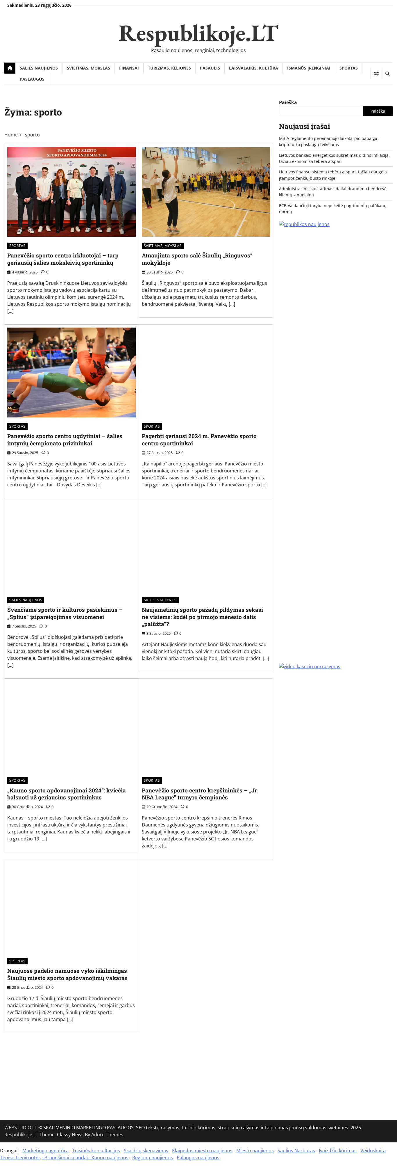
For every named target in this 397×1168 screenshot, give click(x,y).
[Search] (387, 73)
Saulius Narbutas (296, 1150)
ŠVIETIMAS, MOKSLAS (88, 68)
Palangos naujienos (198, 1157)
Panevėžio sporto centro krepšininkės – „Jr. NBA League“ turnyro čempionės (200, 794)
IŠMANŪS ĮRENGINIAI (308, 68)
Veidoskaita (373, 1150)
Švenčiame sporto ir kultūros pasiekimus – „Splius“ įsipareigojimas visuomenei (65, 613)
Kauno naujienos (110, 1157)
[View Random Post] (376, 73)
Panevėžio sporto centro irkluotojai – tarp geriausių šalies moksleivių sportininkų (63, 259)
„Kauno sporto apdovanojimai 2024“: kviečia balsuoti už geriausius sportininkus (66, 794)
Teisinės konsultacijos (96, 1150)
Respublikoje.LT (198, 32)
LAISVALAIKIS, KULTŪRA (253, 68)
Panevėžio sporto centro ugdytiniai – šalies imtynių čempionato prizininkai (64, 439)
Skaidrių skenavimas (146, 1150)
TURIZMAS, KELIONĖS (169, 68)
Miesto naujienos (255, 1150)
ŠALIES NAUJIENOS (39, 68)
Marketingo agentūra (45, 1150)
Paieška (288, 102)
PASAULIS (210, 68)
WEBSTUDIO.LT (20, 1127)
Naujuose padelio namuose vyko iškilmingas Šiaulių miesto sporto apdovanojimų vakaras (67, 974)
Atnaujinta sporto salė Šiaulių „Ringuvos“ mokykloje (197, 259)
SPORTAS (348, 68)
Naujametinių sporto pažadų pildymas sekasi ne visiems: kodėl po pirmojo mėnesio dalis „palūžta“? (202, 617)
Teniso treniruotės (20, 1157)
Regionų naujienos (152, 1157)
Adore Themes (107, 1134)
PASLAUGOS (32, 79)
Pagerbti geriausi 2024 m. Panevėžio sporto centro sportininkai (199, 439)
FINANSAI (129, 68)
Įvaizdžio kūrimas (338, 1150)
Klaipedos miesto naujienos (202, 1150)
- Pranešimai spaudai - (67, 1157)
